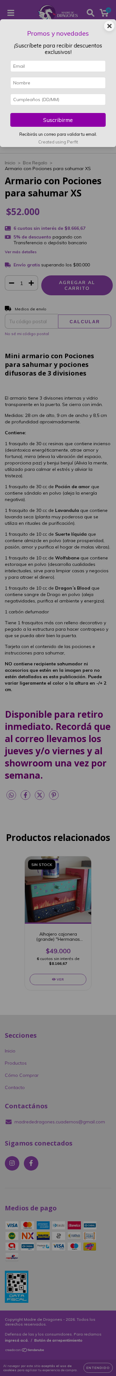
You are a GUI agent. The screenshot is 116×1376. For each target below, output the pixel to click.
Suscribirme (58, 120)
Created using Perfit (58, 141)
